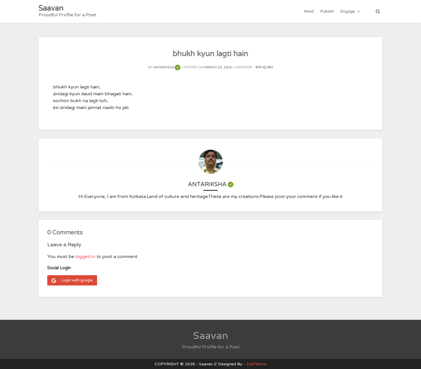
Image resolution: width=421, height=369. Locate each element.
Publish (327, 11)
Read (309, 11)
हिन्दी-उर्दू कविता (264, 67)
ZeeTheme (256, 364)
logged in (85, 256)
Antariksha (166, 67)
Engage (347, 11)
